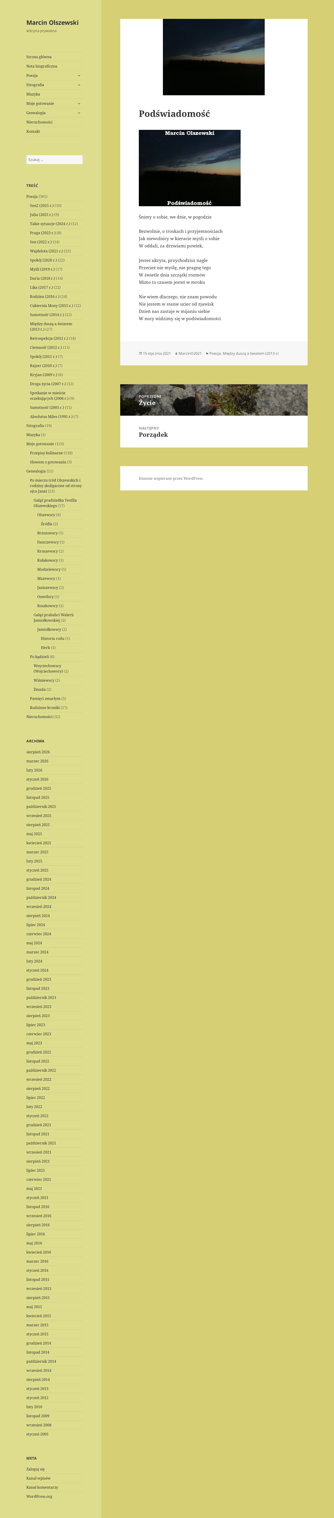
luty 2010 (34, 1406)
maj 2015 (34, 1306)
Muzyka (33, 94)
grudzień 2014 (38, 1343)
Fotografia (35, 84)
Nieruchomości (39, 122)
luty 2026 (34, 770)
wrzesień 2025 (38, 815)
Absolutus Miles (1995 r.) (51, 416)
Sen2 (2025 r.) (42, 205)
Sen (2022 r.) (41, 241)
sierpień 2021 (38, 1161)
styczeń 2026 (37, 779)
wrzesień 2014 (38, 1370)
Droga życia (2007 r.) (48, 383)
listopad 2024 (37, 888)
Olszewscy (46, 514)
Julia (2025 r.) (41, 214)
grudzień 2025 (38, 788)
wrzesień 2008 (38, 1425)
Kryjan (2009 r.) (43, 374)
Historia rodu (52, 638)
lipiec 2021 (35, 1170)
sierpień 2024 (38, 915)
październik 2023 (41, 997)
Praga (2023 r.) (43, 232)
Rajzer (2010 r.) (43, 365)
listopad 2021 (37, 1133)
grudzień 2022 (38, 1052)
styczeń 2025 (37, 870)
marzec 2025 (37, 852)
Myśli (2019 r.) (42, 269)
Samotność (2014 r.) (47, 314)
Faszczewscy (48, 542)
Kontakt (33, 131)
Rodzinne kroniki (45, 707)
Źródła (46, 523)
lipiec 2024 (35, 924)
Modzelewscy (49, 569)
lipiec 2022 (35, 1097)
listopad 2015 (37, 1279)
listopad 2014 (37, 1352)
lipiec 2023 (35, 1024)
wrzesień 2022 (38, 1079)
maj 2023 (34, 1043)
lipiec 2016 (35, 1234)
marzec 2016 (37, 1261)
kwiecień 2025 (38, 842)
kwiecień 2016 (38, 1252)
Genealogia (36, 112)
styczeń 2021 (37, 1197)
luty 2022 (34, 1106)
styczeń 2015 (37, 1334)
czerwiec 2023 (38, 1033)
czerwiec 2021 (38, 1179)
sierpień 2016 (38, 1224)
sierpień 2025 (38, 824)
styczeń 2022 (37, 1115)
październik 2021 (41, 1143)
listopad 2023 (37, 988)
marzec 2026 (37, 761)
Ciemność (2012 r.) (46, 347)
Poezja (32, 75)
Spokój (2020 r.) (43, 260)
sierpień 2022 (38, 1088)
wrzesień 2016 (38, 1215)
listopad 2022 (37, 1061)
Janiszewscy (47, 587)
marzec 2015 (37, 1324)
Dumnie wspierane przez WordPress (171, 478)
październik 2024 (41, 897)
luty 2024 (34, 961)
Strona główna (39, 56)
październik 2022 (41, 1070)
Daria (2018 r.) (42, 278)
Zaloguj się (35, 1469)
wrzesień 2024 (38, 906)
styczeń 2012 (37, 1397)
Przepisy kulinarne (46, 452)
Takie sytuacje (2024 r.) (50, 223)
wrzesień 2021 (38, 1152)
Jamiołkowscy (49, 629)
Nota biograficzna (41, 66)
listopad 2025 (37, 797)
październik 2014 (41, 1361)
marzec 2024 (37, 952)
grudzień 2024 (38, 879)
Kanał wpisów (38, 1478)
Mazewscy (46, 578)
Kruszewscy (47, 551)
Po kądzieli (39, 656)
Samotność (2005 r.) (47, 407)
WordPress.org (39, 1496)
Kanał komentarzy (42, 1487)
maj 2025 (34, 833)
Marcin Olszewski (52, 22)
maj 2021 (34, 1188)
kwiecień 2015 (38, 1315)
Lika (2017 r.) (41, 287)
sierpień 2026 (38, 751)
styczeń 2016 (37, 1270)
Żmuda (40, 689)
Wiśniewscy (44, 680)
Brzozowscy (47, 532)
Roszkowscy (47, 605)
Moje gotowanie (40, 103)
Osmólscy (45, 596)
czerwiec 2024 (38, 933)
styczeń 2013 (37, 1388)
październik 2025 (41, 806)
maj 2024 (34, 942)
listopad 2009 (37, 1415)
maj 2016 (34, 1243)
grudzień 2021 (38, 1124)
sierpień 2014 (38, 1379)
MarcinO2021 (190, 353)
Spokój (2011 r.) (43, 356)
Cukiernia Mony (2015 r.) (51, 305)
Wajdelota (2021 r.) (46, 251)
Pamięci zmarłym (45, 698)
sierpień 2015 (38, 1297)
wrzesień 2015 (38, 1288)
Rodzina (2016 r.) (45, 296)
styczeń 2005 (37, 1434)
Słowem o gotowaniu (48, 462)
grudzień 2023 (38, 979)
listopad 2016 (37, 1206)
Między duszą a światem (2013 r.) (251, 353)
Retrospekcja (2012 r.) (49, 338)
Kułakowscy (47, 560)
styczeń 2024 (37, 970)
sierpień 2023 (38, 1015)
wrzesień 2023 (38, 1006)
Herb (45, 647)
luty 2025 (34, 861)
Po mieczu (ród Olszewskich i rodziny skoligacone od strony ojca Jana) (56, 486)
